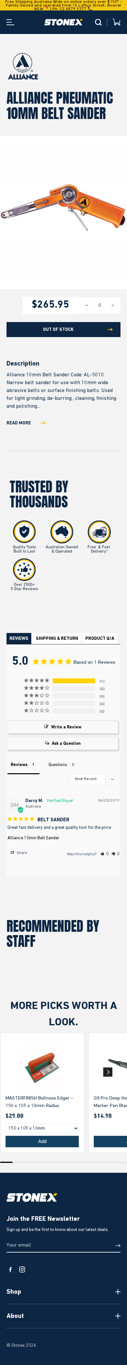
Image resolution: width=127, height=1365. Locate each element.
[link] (42, 1067)
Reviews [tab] (19, 765)
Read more (19, 423)
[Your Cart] (116, 22)
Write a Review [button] (66, 727)
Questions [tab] (58, 765)
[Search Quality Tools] (98, 22)
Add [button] (42, 1141)
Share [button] (21, 853)
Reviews (18, 638)
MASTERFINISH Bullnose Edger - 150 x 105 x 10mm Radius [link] (39, 1102)
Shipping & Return (57, 638)
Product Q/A (99, 638)
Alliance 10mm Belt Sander (33, 838)
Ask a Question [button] (66, 744)
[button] (104, 854)
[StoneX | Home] (63, 22)
